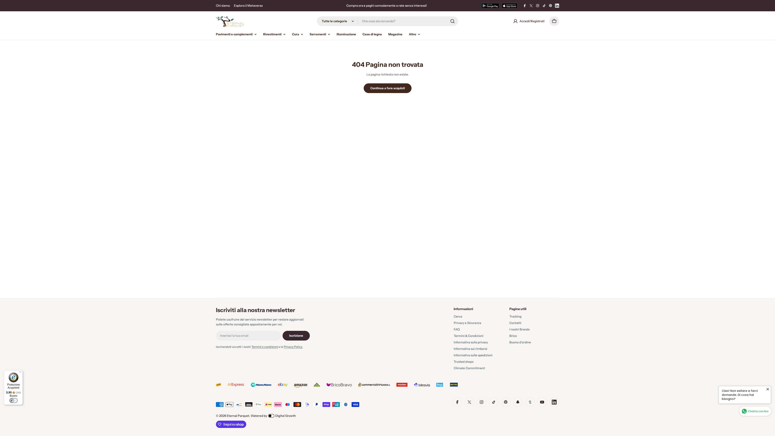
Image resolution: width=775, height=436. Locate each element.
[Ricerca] (452, 21)
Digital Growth (285, 416)
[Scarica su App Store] (509, 5)
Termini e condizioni (264, 347)
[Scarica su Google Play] (490, 5)
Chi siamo (223, 5)
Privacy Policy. (293, 347)
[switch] (13, 400)
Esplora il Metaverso (248, 5)
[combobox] (387, 21)
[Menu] (20, 372)
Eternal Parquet (238, 416)
